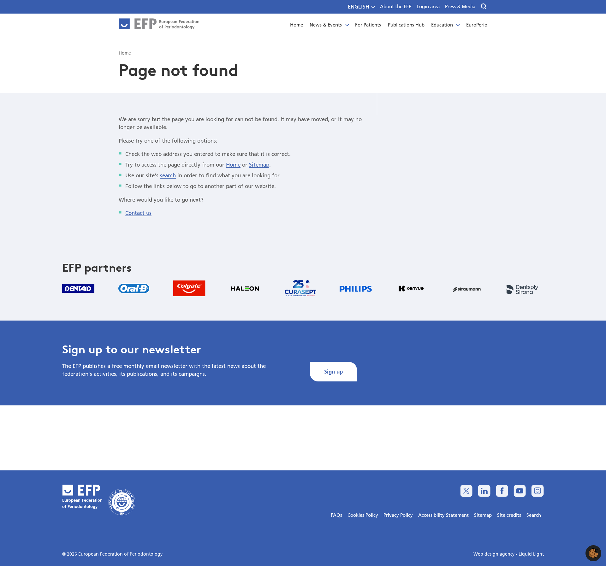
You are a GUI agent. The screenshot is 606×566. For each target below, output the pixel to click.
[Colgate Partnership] (189, 288)
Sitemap (259, 164)
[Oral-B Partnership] (134, 288)
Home (233, 164)
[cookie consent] (593, 553)
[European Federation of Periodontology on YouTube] (520, 491)
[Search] (484, 6)
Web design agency (494, 554)
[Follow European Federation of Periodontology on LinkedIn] (484, 491)
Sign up (333, 371)
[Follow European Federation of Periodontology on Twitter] (466, 491)
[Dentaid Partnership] (78, 288)
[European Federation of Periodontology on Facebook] (502, 491)
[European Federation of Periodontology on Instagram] (537, 491)
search (168, 175)
